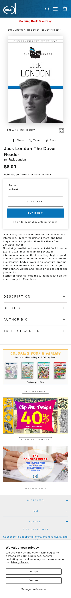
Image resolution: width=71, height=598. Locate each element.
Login (16, 222)
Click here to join (35, 488)
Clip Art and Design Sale (35, 439)
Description (17, 296)
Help (35, 511)
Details (12, 308)
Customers (35, 500)
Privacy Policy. (20, 562)
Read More (30, 279)
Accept (33, 571)
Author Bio (16, 319)
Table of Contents (24, 330)
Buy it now (35, 213)
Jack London (17, 159)
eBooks (19, 30)
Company (35, 522)
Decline (33, 580)
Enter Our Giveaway (35, 391)
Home (9, 30)
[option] (35, 21)
